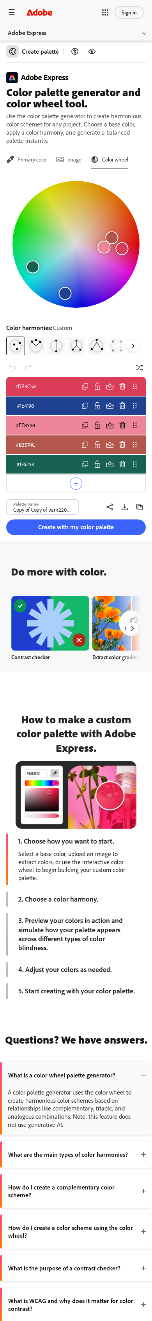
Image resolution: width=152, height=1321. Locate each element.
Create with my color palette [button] (76, 527)
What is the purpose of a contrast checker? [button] (64, 1268)
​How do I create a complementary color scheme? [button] (61, 1191)
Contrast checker (30, 657)
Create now (50, 623)
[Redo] (28, 367)
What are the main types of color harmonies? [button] (68, 1154)
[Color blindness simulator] (92, 51)
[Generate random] (139, 367)
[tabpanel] (76, 265)
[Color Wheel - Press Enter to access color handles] (76, 244)
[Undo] (12, 367)
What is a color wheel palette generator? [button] (61, 1075)
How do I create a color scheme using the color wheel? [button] (70, 1231)
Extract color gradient (116, 657)
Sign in (129, 12)
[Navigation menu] (11, 12)
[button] (105, 12)
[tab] (26, 159)
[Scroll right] (133, 346)
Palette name (26, 504)
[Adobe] (39, 12)
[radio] (15, 346)
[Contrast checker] (75, 51)
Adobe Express (27, 33)
